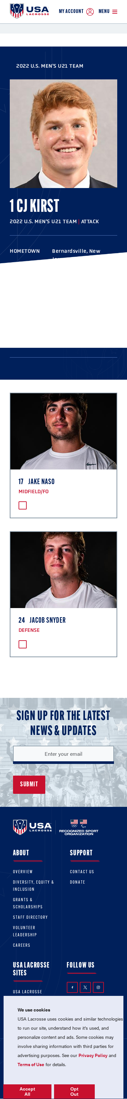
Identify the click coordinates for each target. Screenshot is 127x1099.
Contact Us (82, 872)
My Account (71, 11)
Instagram (98, 987)
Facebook (72, 987)
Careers (22, 945)
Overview (23, 872)
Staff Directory (30, 917)
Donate (77, 882)
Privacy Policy (92, 1055)
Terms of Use (31, 1064)
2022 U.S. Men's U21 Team (49, 66)
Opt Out (74, 1091)
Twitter (85, 987)
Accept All (27, 1091)
